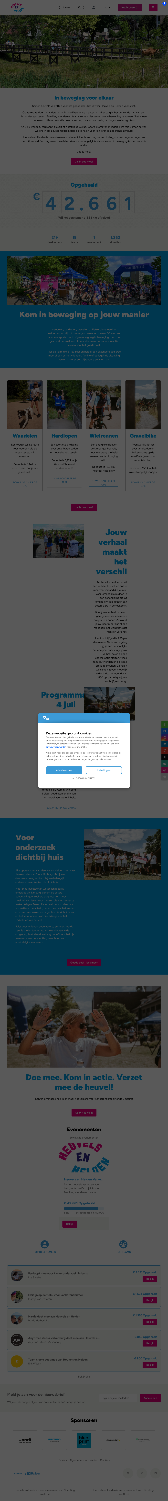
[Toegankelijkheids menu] (164, 4)
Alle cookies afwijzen (84, 778)
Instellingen (104, 770)
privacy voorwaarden (56, 747)
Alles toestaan (64, 770)
